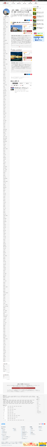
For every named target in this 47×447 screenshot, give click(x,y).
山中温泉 (4, 199)
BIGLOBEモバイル (5, 431)
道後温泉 (12, 402)
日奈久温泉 (4, 344)
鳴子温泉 (4, 46)
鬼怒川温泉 (4, 93)
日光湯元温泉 (4, 95)
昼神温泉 (4, 172)
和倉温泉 (4, 197)
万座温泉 (4, 108)
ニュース (32, 431)
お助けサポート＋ (5, 435)
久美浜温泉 (4, 267)
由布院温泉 (4, 350)
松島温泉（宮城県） (5, 53)
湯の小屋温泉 (4, 120)
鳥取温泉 (4, 300)
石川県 (10, 412)
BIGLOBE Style (32, 433)
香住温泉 (4, 282)
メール (40, 429)
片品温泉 (4, 114)
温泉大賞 (15, 429)
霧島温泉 (33, 402)
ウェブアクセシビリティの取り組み (13, 442)
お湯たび (38, 403)
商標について (17, 443)
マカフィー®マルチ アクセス (25, 437)
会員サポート (40, 430)
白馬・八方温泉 (5, 169)
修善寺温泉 (4, 401)
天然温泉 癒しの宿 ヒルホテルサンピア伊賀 (21, 23)
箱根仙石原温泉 (5, 141)
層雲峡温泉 (4, 28)
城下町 (4, 368)
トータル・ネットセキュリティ (6, 437)
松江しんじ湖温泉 (5, 304)
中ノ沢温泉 (4, 89)
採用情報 (32, 432)
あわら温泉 (17, 401)
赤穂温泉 (4, 279)
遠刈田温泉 (4, 50)
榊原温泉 (4, 258)
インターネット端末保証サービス (6, 436)
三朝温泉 (4, 297)
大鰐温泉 (4, 37)
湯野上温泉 (4, 92)
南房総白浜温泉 (5, 129)
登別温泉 (4, 19)
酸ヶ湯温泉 (4, 34)
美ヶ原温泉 (4, 154)
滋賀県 (8, 415)
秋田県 (16, 406)
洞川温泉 (4, 288)
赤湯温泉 (4, 65)
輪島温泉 (4, 206)
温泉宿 (4, 366)
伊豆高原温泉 (4, 218)
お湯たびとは (38, 397)
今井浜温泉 (4, 224)
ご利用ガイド (38, 398)
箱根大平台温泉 (5, 138)
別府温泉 (4, 349)
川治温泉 (4, 98)
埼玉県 (8, 409)
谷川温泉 (4, 117)
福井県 (12, 412)
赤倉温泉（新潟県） (5, 181)
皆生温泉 (4, 298)
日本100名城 (4, 369)
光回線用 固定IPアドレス (25, 432)
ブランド (32, 429)
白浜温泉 (7, 402)
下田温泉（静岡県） (5, 215)
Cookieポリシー (32, 442)
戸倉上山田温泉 (5, 166)
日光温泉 (4, 102)
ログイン (43, 0)
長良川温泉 (4, 248)
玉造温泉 (20, 402)
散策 (3, 365)
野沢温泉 (4, 150)
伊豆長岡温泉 (4, 221)
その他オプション (5, 439)
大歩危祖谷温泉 (5, 316)
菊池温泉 (4, 337)
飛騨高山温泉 (4, 246)
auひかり (4, 430)
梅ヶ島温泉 (4, 227)
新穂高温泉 (28, 401)
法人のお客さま (23, 426)
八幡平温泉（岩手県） (5, 43)
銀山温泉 (4, 62)
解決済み (27, 83)
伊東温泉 (4, 212)
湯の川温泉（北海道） (5, 22)
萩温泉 (4, 313)
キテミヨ (38, 405)
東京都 (12, 409)
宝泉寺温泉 (4, 356)
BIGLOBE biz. (23, 428)
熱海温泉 (29, 403)
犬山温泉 (4, 249)
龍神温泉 (4, 295)
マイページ (40, 0)
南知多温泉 (4, 252)
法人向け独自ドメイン (24, 438)
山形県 (18, 406)
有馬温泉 (4, 402)
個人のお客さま (3, 426)
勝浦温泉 (4, 291)
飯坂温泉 (4, 83)
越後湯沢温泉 (4, 187)
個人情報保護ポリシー (21, 442)
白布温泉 (4, 71)
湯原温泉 (4, 307)
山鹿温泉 (4, 347)
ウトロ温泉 (4, 25)
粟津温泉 (4, 200)
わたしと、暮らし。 (39, 404)
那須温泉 (4, 101)
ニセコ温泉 (4, 31)
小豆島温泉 (4, 319)
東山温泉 (4, 80)
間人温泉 (4, 270)
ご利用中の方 (40, 426)
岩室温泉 (4, 184)
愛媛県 (12, 418)
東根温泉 (4, 74)
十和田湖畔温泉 (5, 40)
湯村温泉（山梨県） (5, 148)
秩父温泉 (4, 123)
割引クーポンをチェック (28, 33)
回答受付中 (21, 83)
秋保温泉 (4, 47)
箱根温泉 (4, 132)
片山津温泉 (4, 202)
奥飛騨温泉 (4, 245)
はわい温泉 (4, 301)
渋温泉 (4, 160)
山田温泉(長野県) (5, 178)
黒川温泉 (4, 334)
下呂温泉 (23, 401)
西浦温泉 (4, 251)
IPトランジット (24, 435)
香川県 (10, 418)
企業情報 (31, 426)
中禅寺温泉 (4, 99)
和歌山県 (19, 415)
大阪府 (12, 415)
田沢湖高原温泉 (5, 59)
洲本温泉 (4, 285)
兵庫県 (14, 415)
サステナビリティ (33, 430)
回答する (33, 0)
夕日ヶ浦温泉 (4, 273)
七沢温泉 (4, 135)
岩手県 (12, 406)
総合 (22, 85)
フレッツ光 (23, 430)
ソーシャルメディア (33, 434)
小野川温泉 (4, 68)
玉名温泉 (4, 340)
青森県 (10, 406)
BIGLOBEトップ (21, 443)
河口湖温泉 (4, 144)
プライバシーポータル (27, 442)
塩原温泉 (4, 96)
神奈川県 (15, 409)
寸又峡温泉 (4, 233)
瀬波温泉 (4, 190)
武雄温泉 (4, 328)
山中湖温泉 (4, 147)
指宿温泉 (4, 359)
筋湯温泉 (4, 353)
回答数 (16, 85)
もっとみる (8, 372)
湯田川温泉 (4, 77)
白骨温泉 (4, 151)
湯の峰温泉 (4, 294)
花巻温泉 (4, 44)
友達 (3, 376)
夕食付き (4, 371)
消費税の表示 (7, 442)
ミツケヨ (38, 409)
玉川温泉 (4, 56)
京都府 (10, 415)
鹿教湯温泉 (4, 157)
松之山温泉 (4, 193)
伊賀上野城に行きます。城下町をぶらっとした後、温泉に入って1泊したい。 (24, 45)
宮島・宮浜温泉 (5, 310)
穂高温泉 (4, 175)
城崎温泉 (4, 276)
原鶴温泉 (4, 325)
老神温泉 (4, 111)
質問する (37, 0)
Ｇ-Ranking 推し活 (39, 411)
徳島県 (8, 418)
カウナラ (38, 408)
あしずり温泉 (4, 322)
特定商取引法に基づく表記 (4, 443)
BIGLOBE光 (4, 429)
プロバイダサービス (24, 431)
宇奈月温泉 (4, 194)
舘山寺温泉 (4, 230)
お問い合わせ (3, 442)
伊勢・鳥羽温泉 (5, 255)
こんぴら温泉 (14, 402)
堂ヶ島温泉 (4, 236)
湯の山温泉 (4, 261)
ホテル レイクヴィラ (17, 49)
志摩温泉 (20, 403)
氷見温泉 (4, 196)
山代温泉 (4, 203)
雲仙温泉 (4, 331)
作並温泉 (4, 49)
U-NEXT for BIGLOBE (5, 438)
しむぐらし (15, 430)
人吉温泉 (4, 343)
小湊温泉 (4, 126)
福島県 (20, 406)
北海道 (8, 406)
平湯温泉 (4, 242)
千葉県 (10, 409)
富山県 (8, 412)
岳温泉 (4, 86)
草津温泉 (4, 105)
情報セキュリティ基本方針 (12, 443)
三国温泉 (4, 209)
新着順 (14, 85)
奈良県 (16, 415)
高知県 (14, 418)
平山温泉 (4, 346)
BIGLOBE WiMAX (5, 432)
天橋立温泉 (4, 264)
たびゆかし (38, 410)
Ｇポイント (38, 400)
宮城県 (14, 406)
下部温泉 (4, 145)
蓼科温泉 (4, 163)
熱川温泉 (4, 239)
